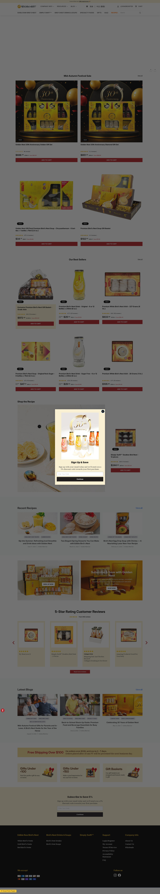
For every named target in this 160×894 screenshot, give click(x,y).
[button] (8, 891)
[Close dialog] (102, 411)
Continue (80, 479)
